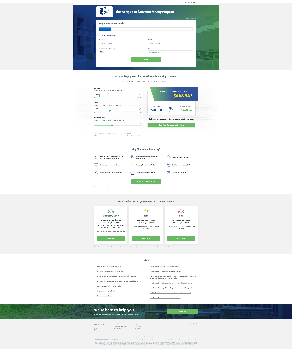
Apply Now (110, 238)
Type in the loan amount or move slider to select (108, 90)
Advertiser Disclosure (190, 18)
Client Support (117, 328)
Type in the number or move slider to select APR (107, 105)
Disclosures (138, 330)
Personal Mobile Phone (106, 48)
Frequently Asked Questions (120, 326)
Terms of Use (138, 328)
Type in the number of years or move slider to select (109, 120)
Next (146, 60)
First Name (102, 39)
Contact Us (116, 330)
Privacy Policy (138, 326)
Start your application (146, 181)
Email (149, 48)
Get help (182, 312)
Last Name (151, 39)
